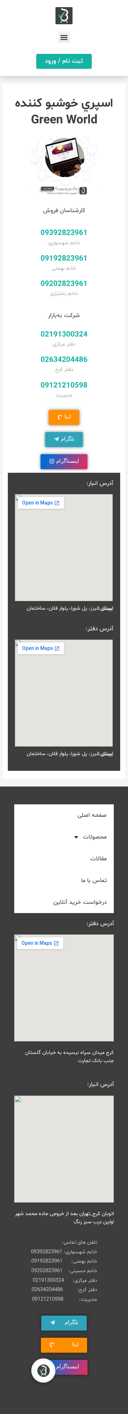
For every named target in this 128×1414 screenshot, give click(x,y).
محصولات (95, 837)
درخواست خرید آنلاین (80, 902)
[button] (64, 37)
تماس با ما (94, 880)
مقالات (98, 859)
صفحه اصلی (92, 815)
